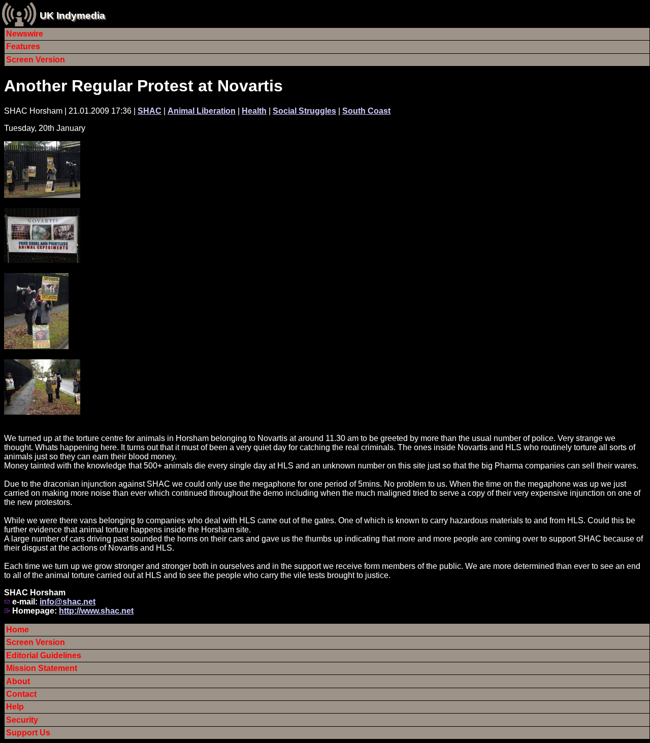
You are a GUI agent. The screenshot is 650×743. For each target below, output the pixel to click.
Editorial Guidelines (43, 655)
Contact (21, 694)
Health (254, 111)
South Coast (366, 111)
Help (15, 706)
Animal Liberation (202, 111)
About (18, 681)
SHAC (149, 111)
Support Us (28, 732)
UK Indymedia (72, 15)
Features (23, 46)
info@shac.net (67, 601)
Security (22, 720)
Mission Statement (41, 668)
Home (17, 629)
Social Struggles (304, 111)
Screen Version (35, 59)
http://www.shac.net (96, 610)
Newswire (24, 33)
